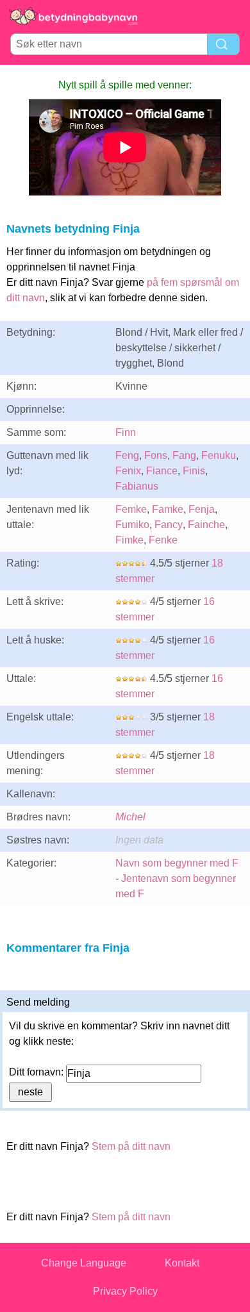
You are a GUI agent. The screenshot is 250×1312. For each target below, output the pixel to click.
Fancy (168, 524)
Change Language (83, 1263)
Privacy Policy (125, 1291)
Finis (194, 470)
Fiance (162, 470)
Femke (131, 509)
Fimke (129, 540)
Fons (155, 455)
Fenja (201, 509)
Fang (184, 455)
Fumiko (132, 524)
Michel (130, 816)
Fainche (206, 524)
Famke (167, 509)
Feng (127, 455)
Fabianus (136, 486)
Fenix (128, 470)
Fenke (163, 540)
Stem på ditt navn (131, 1146)
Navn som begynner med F (176, 863)
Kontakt (182, 1263)
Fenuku (218, 455)
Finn (125, 432)
